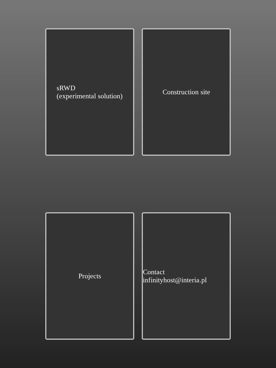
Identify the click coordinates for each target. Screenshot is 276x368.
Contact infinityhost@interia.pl (175, 276)
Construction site (186, 92)
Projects (89, 276)
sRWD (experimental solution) (90, 92)
